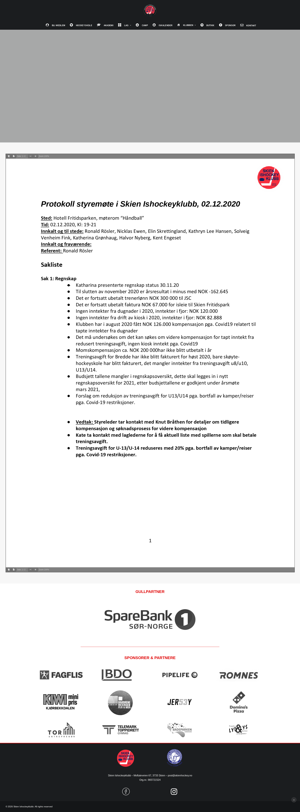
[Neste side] (13, 156)
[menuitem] (55, 25)
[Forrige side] (8, 156)
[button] (126, 794)
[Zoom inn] (35, 156)
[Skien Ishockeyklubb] (150, 10)
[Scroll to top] (294, 799)
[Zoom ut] (30, 156)
